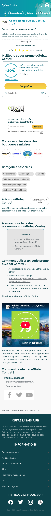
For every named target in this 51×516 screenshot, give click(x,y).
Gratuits (45, 13)
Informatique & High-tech (14, 185)
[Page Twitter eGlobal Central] (19, 395)
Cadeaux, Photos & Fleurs (14, 190)
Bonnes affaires (16, 13)
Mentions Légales (10, 486)
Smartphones (9, 174)
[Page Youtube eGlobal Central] (29, 395)
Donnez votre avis (39, 200)
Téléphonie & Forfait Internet (16, 179)
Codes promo (32, 13)
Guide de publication (11, 463)
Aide (4, 469)
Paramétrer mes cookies (13, 475)
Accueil (5, 13)
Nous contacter (9, 458)
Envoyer (37, 127)
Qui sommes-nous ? (11, 452)
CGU (4, 480)
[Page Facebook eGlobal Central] (9, 395)
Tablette (40, 174)
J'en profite (25, 86)
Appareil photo (25, 174)
